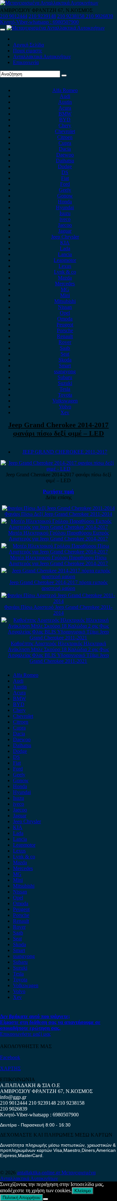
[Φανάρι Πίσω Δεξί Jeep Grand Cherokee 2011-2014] (58, 508)
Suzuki (65, 383)
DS (64, 172)
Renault (65, 336)
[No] (45, 1199)
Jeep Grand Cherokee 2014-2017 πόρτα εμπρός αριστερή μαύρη (58, 585)
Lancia (65, 254)
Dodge (65, 166)
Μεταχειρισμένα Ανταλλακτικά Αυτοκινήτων (48, 1175)
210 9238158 (71, 16)
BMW (65, 113)
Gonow (65, 195)
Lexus (64, 266)
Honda (65, 201)
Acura (64, 108)
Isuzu (65, 213)
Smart (65, 365)
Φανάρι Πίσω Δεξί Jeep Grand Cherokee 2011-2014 (58, 514)
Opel (65, 313)
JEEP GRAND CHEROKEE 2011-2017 (64, 452)
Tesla (64, 389)
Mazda (65, 277)
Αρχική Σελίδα (28, 45)
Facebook (10, 1057)
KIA (65, 242)
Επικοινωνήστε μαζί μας (25, 1034)
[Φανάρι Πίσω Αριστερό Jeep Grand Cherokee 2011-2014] (58, 601)
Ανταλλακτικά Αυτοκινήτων (42, 56)
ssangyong (65, 371)
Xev (64, 412)
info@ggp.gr (13, 1097)
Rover (64, 342)
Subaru (65, 377)
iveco (65, 219)
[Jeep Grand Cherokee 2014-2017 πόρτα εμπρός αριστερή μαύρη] (58, 576)
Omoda (64, 318)
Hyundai (65, 207)
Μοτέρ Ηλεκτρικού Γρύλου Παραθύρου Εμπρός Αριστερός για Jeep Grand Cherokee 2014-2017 (58, 535)
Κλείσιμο (82, 1190)
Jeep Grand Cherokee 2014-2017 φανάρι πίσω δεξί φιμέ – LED (58, 429)
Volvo (65, 406)
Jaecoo (65, 225)
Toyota (65, 395)
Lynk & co (65, 272)
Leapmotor (65, 260)
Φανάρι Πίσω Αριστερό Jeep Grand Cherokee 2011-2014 (58, 610)
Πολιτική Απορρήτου (21, 1197)
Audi (65, 96)
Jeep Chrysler (65, 236)
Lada (65, 248)
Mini (65, 295)
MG (65, 289)
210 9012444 (13, 16)
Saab (65, 348)
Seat (64, 354)
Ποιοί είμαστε (27, 50)
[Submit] (64, 75)
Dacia (65, 149)
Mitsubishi (65, 301)
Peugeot (65, 324)
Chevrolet (65, 131)
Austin (65, 102)
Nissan (65, 307)
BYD (65, 119)
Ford (65, 184)
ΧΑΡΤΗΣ (10, 1068)
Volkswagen (65, 400)
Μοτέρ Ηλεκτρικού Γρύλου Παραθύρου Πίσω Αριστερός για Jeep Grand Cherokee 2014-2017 (58, 560)
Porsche (65, 330)
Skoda (65, 359)
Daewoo (65, 154)
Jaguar (65, 231)
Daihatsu (65, 160)
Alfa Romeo (65, 90)
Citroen (64, 137)
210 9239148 (42, 16)
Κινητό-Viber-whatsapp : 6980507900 (39, 22)
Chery (64, 125)
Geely (65, 190)
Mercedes (65, 283)
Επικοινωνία (26, 62)
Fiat (65, 178)
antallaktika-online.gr (39, 1172)
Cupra (64, 143)
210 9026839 (99, 16)
